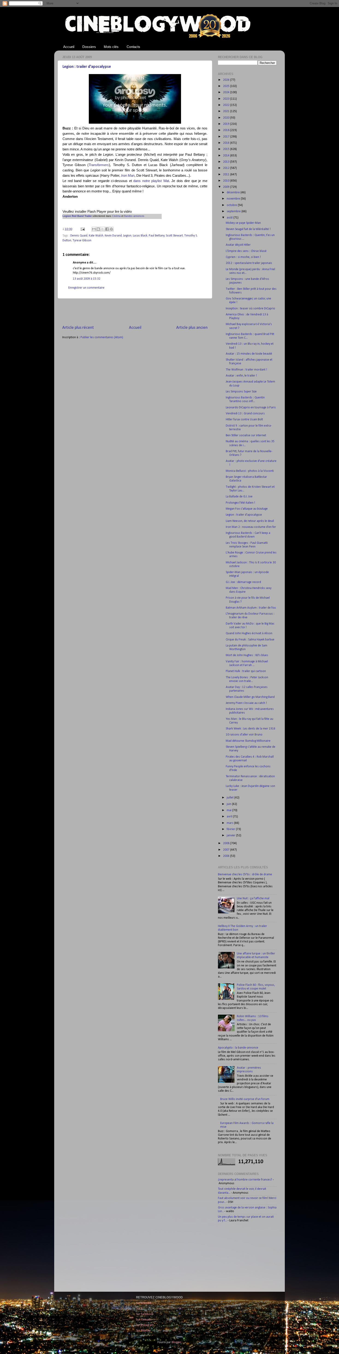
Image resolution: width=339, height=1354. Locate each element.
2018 (226, 130)
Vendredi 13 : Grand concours (245, 413)
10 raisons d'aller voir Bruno (244, 734)
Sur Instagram (145, 1325)
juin (229, 804)
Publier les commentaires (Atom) (101, 337)
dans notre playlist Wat (151, 181)
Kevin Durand (113, 235)
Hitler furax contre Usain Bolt (244, 419)
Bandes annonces (134, 216)
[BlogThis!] (98, 229)
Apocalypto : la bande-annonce (238, 1047)
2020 (226, 117)
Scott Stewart (174, 235)
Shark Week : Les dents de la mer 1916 (250, 728)
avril (230, 816)
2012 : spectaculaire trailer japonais (249, 263)
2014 (226, 155)
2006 (226, 856)
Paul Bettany (156, 235)
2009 (226, 186)
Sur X (139, 1308)
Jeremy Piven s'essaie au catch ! (246, 703)
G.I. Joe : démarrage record (243, 582)
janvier (231, 835)
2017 (226, 136)
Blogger (176, 1342)
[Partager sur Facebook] (107, 229)
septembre (234, 211)
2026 (226, 79)
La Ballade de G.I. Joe (239, 496)
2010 (226, 180)
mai (229, 810)
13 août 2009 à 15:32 (86, 278)
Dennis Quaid (78, 235)
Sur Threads (144, 1319)
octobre (232, 205)
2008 (226, 843)
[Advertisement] (135, 312)
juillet (230, 797)
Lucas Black (140, 235)
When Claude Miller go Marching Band (250, 697)
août (230, 217)
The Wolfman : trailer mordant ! (246, 369)
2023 (226, 98)
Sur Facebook (145, 1314)
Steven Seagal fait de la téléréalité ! (248, 229)
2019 (226, 124)
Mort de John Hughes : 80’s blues (247, 655)
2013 (226, 161)
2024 (226, 92)
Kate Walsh (96, 235)
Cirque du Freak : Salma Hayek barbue (250, 639)
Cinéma (116, 216)
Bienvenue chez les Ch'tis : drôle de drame (245, 874)
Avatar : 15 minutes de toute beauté (249, 353)
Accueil (68, 47)
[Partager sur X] (102, 229)
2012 (226, 168)
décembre (234, 192)
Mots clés (111, 47)
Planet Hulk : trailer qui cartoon (246, 671)
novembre (234, 198)
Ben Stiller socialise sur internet (246, 435)
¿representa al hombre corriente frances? (245, 1179)
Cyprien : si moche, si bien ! (243, 257)
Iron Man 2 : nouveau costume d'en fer (251, 527)
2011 (226, 174)
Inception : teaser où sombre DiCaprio (250, 308)
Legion (127, 235)
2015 (226, 149)
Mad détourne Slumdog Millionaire (248, 740)
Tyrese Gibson (82, 240)
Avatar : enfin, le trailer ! (241, 375)
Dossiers (89, 47)
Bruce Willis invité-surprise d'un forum (244, 1099)
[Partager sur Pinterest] (111, 229)
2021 (226, 111)
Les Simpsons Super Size (241, 391)
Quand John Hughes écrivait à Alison (249, 633)
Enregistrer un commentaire (86, 287)
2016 (226, 142)
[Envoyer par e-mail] (94, 229)
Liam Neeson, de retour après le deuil (250, 521)
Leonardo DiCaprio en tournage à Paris (251, 407)
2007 (226, 849)
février (231, 829)
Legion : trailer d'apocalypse (86, 67)
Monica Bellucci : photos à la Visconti (250, 470)
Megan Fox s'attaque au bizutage (247, 508)
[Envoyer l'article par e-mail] (82, 229)
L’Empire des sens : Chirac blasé (246, 251)
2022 (226, 105)
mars (230, 823)
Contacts (133, 47)
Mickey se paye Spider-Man (243, 222)
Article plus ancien (192, 328)
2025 (226, 86)
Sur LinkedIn (143, 1303)
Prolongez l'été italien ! (240, 502)
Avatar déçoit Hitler (238, 244)
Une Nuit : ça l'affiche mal (253, 898)
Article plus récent (78, 328)
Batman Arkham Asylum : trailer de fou (251, 607)
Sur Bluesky (143, 1330)
